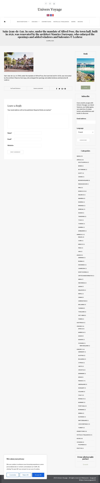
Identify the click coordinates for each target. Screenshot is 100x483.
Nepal (80, 293)
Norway (81, 402)
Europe (80, 339)
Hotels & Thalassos (61, 21)
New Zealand (84, 345)
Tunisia (80, 223)
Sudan (80, 213)
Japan (80, 286)
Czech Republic (83, 424)
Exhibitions (46, 21)
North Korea (82, 272)
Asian (78, 255)
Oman (80, 297)
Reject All (25, 475)
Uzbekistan (82, 301)
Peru (79, 248)
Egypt (80, 173)
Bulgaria (81, 359)
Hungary (81, 388)
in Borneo (81, 265)
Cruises (35, 21)
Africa (79, 159)
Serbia (80, 413)
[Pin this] (65, 88)
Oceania (81, 343)
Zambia (80, 227)
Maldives (81, 290)
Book (78, 438)
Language (80, 128)
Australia (80, 322)
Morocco (81, 191)
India (80, 279)
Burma (80, 261)
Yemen (80, 319)
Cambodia (81, 268)
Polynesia (81, 444)
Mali (79, 187)
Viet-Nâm (81, 315)
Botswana (81, 169)
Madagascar (82, 184)
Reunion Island (83, 180)
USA (79, 251)
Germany (81, 352)
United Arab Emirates (85, 275)
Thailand (81, 311)
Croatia (81, 370)
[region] (25, 467)
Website (10, 145)
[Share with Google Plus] (62, 88)
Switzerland (82, 420)
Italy (80, 395)
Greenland (81, 384)
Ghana (80, 176)
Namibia (80, 198)
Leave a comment (38, 88)
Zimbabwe (81, 231)
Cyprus (80, 362)
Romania (81, 409)
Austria (81, 355)
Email (10, 139)
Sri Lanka (81, 304)
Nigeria (80, 202)
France (80, 380)
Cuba (80, 240)
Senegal (80, 209)
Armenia (81, 257)
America (79, 234)
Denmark (81, 373)
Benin (80, 166)
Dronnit (85, 464)
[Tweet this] (59, 88)
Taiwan (80, 308)
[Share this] (56, 88)
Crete (80, 366)
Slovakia (81, 417)
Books (80, 21)
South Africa (82, 162)
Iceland (80, 391)
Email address (81, 118)
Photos (79, 448)
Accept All (38, 475)
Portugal (81, 406)
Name (10, 133)
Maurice (81, 195)
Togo (80, 220)
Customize (12, 475)
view (85, 87)
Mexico (80, 244)
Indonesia (81, 283)
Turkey (80, 427)
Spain (80, 377)
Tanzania (81, 216)
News (73, 21)
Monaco (81, 398)
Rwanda (81, 205)
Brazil (80, 237)
